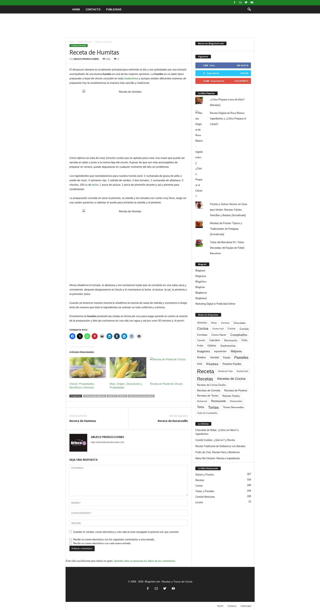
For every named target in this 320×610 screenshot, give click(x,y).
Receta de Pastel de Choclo (166, 383)
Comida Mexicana (205, 496)
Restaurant (202, 401)
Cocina (202, 329)
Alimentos (202, 322)
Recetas (205, 378)
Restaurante (218, 401)
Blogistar (200, 287)
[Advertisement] (160, 25)
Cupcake (201, 340)
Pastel (226, 357)
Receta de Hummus (82, 421)
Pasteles (241, 357)
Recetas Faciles (231, 395)
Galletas (211, 345)
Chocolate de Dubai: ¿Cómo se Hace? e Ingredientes (217, 432)
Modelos (201, 357)
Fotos (244, 340)
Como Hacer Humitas (94, 396)
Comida (244, 328)
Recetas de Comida (208, 390)
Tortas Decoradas (233, 407)
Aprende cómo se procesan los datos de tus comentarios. (145, 561)
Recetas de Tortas (207, 395)
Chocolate (239, 323)
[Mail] (240, 2)
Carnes (199, 485)
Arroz (214, 322)
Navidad (214, 357)
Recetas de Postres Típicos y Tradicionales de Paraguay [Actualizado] (226, 229)
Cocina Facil (218, 329)
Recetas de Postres (235, 390)
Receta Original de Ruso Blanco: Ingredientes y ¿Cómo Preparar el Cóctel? (228, 119)
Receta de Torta (225, 371)
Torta (200, 407)
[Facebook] (234, 2)
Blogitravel (201, 298)
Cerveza (225, 323)
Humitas (112, 396)
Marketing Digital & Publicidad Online (215, 303)
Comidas (202, 334)
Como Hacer (218, 334)
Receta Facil (242, 371)
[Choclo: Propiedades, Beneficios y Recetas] (87, 367)
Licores (199, 502)
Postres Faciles (232, 363)
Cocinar (232, 328)
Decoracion (230, 340)
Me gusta (242, 65)
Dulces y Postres (204, 474)
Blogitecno (201, 292)
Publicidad (113, 9)
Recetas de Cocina (231, 379)
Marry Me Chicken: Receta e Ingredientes (217, 458)
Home (76, 9)
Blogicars (200, 270)
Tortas (213, 407)
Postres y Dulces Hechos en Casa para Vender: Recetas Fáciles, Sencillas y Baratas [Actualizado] (228, 210)
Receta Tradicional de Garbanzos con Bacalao (220, 446)
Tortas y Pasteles (204, 491)
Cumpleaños (238, 334)
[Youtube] (252, 2)
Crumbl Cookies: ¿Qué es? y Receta (215, 440)
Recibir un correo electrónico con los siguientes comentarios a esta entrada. (114, 539)
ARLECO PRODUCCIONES (86, 58)
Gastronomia (228, 345)
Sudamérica (131, 78)
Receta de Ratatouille (173, 421)
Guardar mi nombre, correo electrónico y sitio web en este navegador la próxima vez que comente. (126, 532)
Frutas (200, 345)
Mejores (236, 351)
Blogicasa (200, 276)
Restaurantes (236, 401)
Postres (212, 364)
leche (95, 184)
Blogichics (200, 281)
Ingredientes (220, 351)
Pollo (199, 364)
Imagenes (203, 351)
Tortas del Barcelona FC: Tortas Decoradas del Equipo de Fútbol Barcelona (227, 248)
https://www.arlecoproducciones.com (107, 442)
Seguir (244, 73)
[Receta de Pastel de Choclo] (168, 367)
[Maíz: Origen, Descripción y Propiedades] (128, 367)
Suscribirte (241, 80)
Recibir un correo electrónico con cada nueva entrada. (102, 543)
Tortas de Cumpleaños (207, 413)
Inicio (71, 41)
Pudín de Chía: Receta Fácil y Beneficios (217, 452)
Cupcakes (214, 340)
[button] (249, 9)
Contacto (93, 9)
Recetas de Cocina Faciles (141, 396)
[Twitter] (246, 2)
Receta (122, 396)
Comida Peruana (85, 41)
